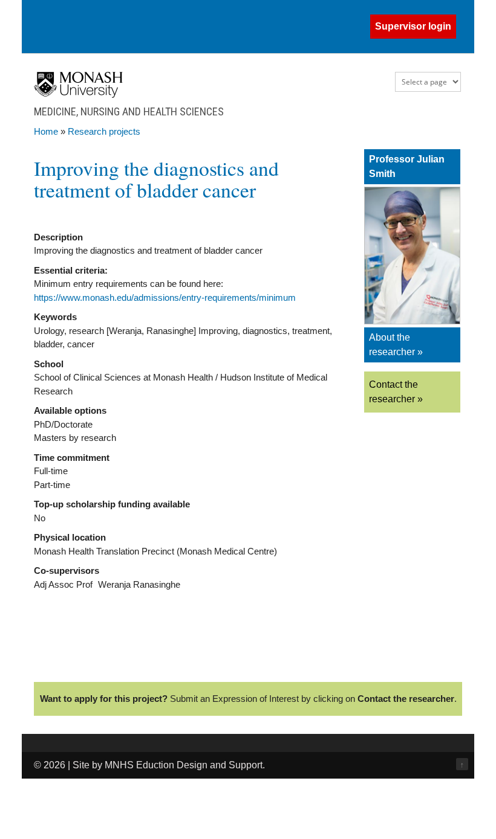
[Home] (78, 94)
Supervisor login (413, 26)
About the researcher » (396, 344)
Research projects (104, 131)
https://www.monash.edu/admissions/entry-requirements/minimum (165, 297)
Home (46, 131)
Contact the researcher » (396, 391)
